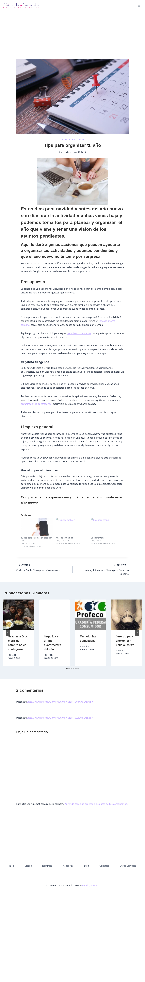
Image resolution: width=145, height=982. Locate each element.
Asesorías (68, 865)
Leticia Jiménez (90, 885)
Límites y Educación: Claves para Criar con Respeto (106, 569)
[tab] (67, 668)
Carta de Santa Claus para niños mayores (38, 568)
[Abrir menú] (139, 5)
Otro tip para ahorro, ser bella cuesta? (125, 641)
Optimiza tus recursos (72, 139)
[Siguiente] (137, 633)
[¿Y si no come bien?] (72, 527)
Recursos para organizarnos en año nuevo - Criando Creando (60, 701)
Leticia (66, 152)
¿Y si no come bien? (65, 537)
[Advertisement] (72, 38)
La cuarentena (98, 537)
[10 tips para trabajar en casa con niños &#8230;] (37, 527)
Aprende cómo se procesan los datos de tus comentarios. (96, 803)
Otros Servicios (128, 865)
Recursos (47, 865)
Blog (86, 865)
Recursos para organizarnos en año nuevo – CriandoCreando (60, 717)
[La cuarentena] (107, 527)
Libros (28, 865)
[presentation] (18, 615)
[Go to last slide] (8, 633)
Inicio (11, 865)
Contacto (104, 865)
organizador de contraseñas (36, 403)
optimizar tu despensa (79, 333)
